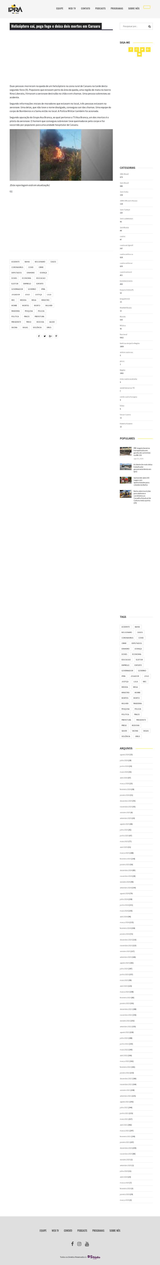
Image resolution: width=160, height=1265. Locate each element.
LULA (49, 294)
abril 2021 (124, 1125)
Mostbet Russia (126, 307)
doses (14, 278)
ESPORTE (39, 283)
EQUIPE (59, 8)
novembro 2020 (126, 1154)
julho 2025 (124, 830)
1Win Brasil (124, 174)
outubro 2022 (125, 1021)
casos (53, 262)
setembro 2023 (125, 957)
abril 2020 (124, 1177)
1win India (124, 192)
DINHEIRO (31, 272)
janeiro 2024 (125, 934)
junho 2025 (124, 835)
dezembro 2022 (126, 1009)
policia (41, 311)
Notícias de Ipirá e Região (130, 343)
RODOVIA (40, 322)
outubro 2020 (125, 1159)
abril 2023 (124, 986)
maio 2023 (124, 980)
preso (28, 322)
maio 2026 (124, 772)
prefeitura (39, 316)
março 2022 (124, 1061)
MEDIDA (23, 300)
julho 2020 (124, 1171)
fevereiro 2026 (125, 789)
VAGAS (25, 327)
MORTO (37, 305)
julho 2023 (124, 968)
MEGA (34, 300)
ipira (43, 289)
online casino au (126, 352)
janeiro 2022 (125, 1073)
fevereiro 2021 (125, 1136)
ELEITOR (14, 283)
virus (49, 327)
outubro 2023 (125, 951)
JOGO (27, 294)
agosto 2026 (124, 754)
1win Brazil (124, 183)
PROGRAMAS (117, 8)
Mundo (122, 316)
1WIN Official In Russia (128, 201)
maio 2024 (124, 911)
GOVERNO (32, 289)
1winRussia (124, 227)
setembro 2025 (125, 818)
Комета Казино (126, 423)
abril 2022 (124, 1055)
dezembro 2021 (126, 1078)
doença (43, 272)
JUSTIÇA (38, 294)
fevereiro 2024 (125, 928)
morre (14, 305)
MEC (13, 300)
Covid (30, 267)
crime (41, 267)
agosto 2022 (124, 1032)
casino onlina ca (126, 254)
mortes (25, 305)
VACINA (14, 327)
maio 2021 (124, 1119)
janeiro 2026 (125, 795)
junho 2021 (124, 1113)
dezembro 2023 (126, 940)
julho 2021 (124, 1107)
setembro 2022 (125, 1026)
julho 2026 (124, 760)
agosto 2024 (124, 893)
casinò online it (126, 272)
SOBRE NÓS (134, 8)
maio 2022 (124, 1049)
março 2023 (124, 992)
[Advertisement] (61, 62)
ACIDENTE (15, 262)
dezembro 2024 (126, 870)
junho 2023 (124, 974)
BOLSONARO (40, 262)
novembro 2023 (126, 945)
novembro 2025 (126, 806)
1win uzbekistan (126, 218)
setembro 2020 (125, 1165)
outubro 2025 (125, 812)
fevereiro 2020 (125, 1188)
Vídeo (122, 406)
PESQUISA (29, 311)
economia (26, 278)
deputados (16, 272)
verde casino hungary (128, 397)
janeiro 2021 (125, 1142)
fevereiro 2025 (125, 859)
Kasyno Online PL (127, 290)
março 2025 (124, 853)
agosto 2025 (124, 824)
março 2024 (124, 922)
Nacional (123, 334)
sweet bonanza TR (127, 388)
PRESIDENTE (16, 322)
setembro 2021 (125, 1096)
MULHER (48, 305)
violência (37, 327)
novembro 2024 (126, 876)
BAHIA (27, 262)
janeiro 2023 (125, 1003)
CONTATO (85, 8)
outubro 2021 (125, 1090)
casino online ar (126, 263)
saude (52, 322)
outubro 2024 (125, 882)
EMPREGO (27, 283)
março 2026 (124, 783)
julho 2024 (124, 899)
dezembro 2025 (126, 801)
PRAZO (27, 316)
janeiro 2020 (125, 1194)
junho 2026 (124, 766)
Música (123, 325)
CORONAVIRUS (17, 267)
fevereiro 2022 (125, 1067)
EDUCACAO (40, 278)
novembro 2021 (126, 1084)
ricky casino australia (128, 379)
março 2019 (124, 1200)
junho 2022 (124, 1044)
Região (122, 370)
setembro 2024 (125, 887)
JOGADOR (15, 294)
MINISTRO (45, 300)
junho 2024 (124, 905)
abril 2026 (124, 778)
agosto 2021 (124, 1102)
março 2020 (124, 1183)
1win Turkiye (125, 209)
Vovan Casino (125, 414)
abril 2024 (124, 916)
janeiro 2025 (125, 864)
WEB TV (72, 8)
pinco (122, 361)
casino (122, 236)
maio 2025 (124, 841)
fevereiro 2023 (125, 997)
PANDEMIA (15, 311)
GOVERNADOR (17, 289)
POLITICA (15, 316)
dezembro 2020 (126, 1148)
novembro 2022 (126, 1015)
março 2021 (124, 1130)
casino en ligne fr (126, 245)
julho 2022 (124, 1038)
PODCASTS (100, 8)
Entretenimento (126, 281)
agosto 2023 (124, 963)
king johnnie (125, 299)
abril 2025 (124, 847)
